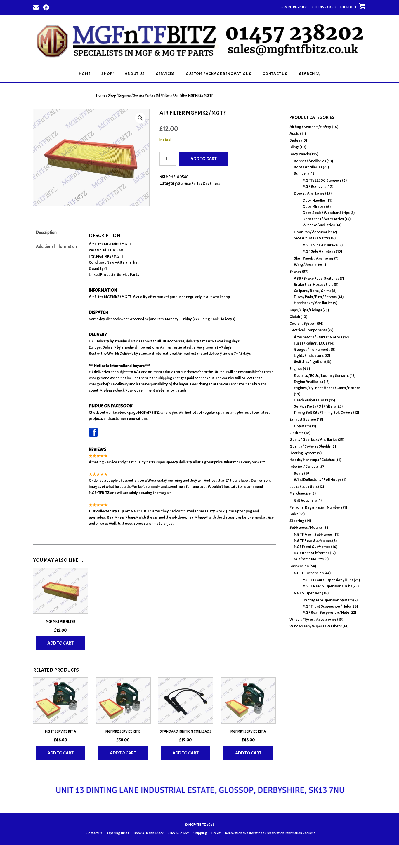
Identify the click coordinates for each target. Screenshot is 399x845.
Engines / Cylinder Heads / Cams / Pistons (327, 387)
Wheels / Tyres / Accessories (312, 619)
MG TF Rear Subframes (313, 540)
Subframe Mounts (309, 559)
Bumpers (301, 173)
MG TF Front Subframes (313, 534)
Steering (296, 520)
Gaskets (296, 432)
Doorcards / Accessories (323, 218)
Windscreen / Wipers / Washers (315, 626)
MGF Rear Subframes (311, 552)
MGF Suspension (307, 593)
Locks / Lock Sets (303, 486)
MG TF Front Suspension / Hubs (328, 580)
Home (84, 73)
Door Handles (314, 200)
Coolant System (302, 323)
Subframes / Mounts (306, 527)
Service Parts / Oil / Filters (152, 95)
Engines (124, 95)
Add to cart (203, 159)
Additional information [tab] (56, 246)
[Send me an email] (36, 7)
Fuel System (299, 426)
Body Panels (299, 154)
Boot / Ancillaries (308, 167)
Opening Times (118, 833)
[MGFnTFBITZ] (199, 40)
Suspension (299, 566)
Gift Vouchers (305, 500)
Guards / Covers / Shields (310, 446)
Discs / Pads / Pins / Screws (315, 296)
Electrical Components (308, 330)
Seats (298, 473)
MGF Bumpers (314, 186)
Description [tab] (46, 232)
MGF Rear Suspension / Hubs (326, 612)
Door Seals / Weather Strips (326, 212)
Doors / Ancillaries (309, 193)
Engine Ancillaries (308, 381)
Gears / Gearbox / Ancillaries (313, 439)
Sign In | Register (293, 7)
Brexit (216, 833)
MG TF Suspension (309, 573)
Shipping (200, 833)
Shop (112, 95)
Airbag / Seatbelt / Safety (310, 126)
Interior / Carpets (304, 466)
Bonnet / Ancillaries (310, 161)
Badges (295, 140)
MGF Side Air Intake (319, 251)
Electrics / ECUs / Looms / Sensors (321, 375)
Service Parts (128, 274)
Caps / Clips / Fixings (305, 309)
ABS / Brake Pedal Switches (316, 278)
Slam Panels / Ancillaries (314, 258)
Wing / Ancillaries (308, 264)
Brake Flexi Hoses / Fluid (313, 284)
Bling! (294, 147)
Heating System (302, 453)
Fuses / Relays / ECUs (310, 343)
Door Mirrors (314, 206)
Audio (294, 133)
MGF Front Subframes (312, 546)
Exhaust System (302, 419)
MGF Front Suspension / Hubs (327, 606)
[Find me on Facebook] (46, 7)
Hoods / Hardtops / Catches (312, 459)
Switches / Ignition (309, 361)
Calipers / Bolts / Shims (312, 290)
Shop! (107, 73)
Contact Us (275, 73)
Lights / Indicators (309, 355)
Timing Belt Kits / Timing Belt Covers (323, 412)
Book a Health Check (149, 833)
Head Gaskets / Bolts (311, 400)
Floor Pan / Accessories (313, 231)
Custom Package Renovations (218, 73)
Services (165, 73)
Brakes (295, 271)
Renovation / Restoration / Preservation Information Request (270, 833)
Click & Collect (178, 833)
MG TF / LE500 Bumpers (322, 180)
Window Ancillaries (319, 224)
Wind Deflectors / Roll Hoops (317, 479)
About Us (135, 73)
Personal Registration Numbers (315, 507)
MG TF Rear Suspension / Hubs (327, 586)
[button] (140, 118)
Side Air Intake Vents (311, 238)
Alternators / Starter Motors (318, 337)
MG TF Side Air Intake (320, 245)
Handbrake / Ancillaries (313, 302)
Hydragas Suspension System (328, 600)
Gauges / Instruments (312, 349)
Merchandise (300, 493)
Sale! (293, 514)
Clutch (294, 316)
